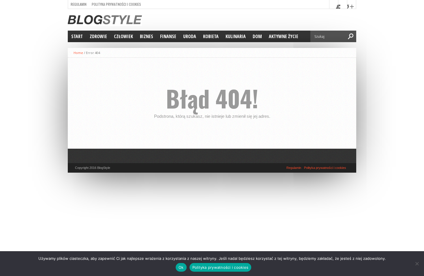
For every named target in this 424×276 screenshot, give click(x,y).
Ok (181, 267)
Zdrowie (98, 36)
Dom (257, 36)
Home (78, 53)
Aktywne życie (283, 36)
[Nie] (417, 263)
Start (77, 36)
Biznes (146, 36)
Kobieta (211, 36)
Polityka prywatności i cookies (116, 4)
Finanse (168, 36)
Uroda (189, 36)
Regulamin (79, 4)
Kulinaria (236, 36)
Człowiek (123, 36)
